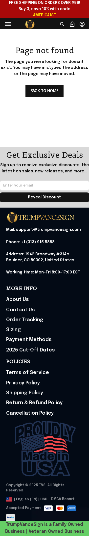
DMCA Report (63, 499)
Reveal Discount (44, 197)
